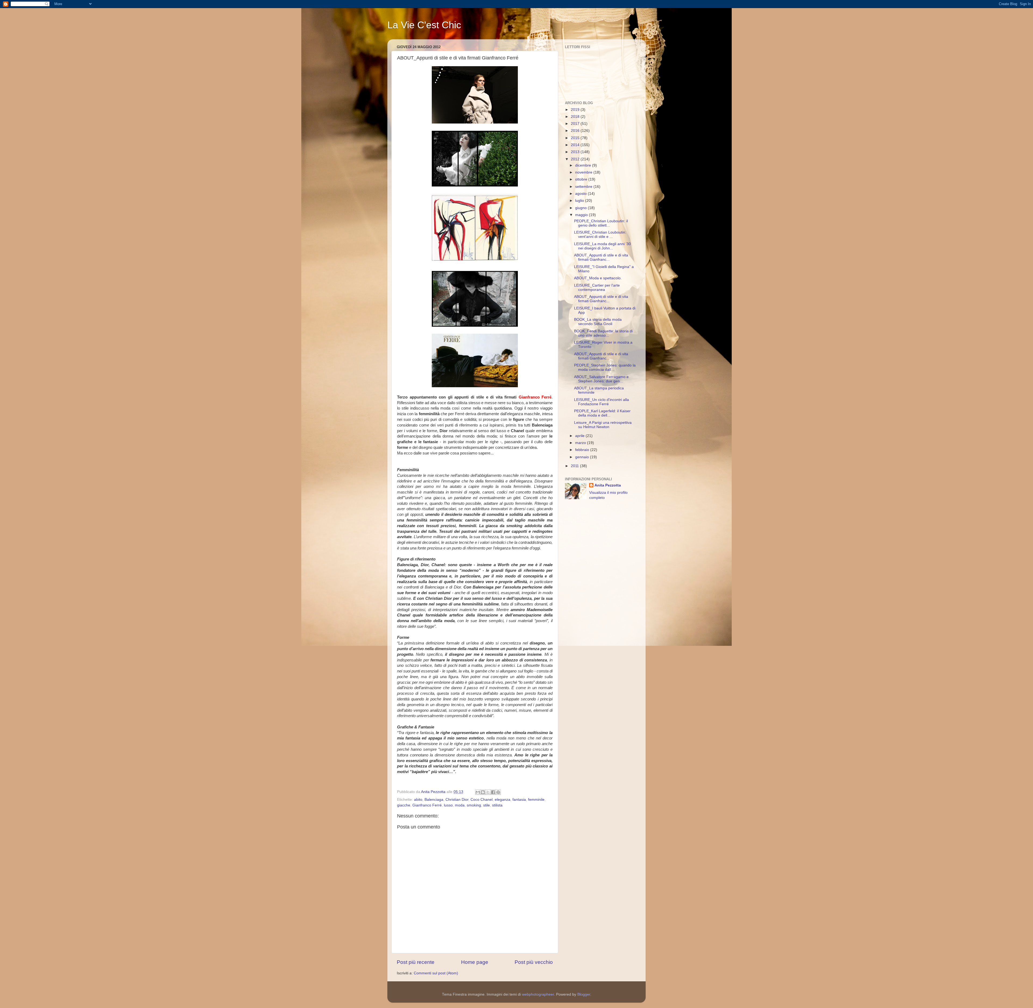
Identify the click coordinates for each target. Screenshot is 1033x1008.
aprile (580, 436)
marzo (581, 443)
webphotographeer (538, 994)
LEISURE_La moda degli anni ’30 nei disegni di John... (602, 246)
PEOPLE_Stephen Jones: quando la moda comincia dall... (605, 367)
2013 (576, 152)
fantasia (519, 800)
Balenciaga (433, 800)
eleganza (502, 800)
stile (486, 805)
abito (418, 800)
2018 (576, 117)
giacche (403, 805)
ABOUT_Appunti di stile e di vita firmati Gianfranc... (601, 257)
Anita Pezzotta (608, 485)
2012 (576, 159)
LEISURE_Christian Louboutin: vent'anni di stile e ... (600, 234)
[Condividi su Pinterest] (498, 792)
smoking (474, 805)
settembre (584, 187)
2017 (576, 124)
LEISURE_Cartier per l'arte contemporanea (597, 287)
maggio (582, 215)
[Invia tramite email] (477, 792)
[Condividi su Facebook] (493, 792)
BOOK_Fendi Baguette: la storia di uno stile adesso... (603, 333)
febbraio (582, 450)
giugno (581, 208)
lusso (448, 805)
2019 (576, 110)
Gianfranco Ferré (427, 805)
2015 (576, 138)
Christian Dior (456, 800)
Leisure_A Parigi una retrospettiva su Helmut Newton (603, 425)
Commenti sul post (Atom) (436, 973)
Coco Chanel (481, 800)
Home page (474, 962)
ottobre (581, 179)
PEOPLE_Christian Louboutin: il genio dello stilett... (601, 223)
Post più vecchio (534, 962)
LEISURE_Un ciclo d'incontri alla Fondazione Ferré (601, 402)
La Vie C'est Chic (424, 24)
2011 (575, 466)
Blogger (583, 994)
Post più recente (415, 962)
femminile (536, 800)
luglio (580, 201)
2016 (576, 131)
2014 (576, 145)
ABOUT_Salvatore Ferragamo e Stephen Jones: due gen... (601, 379)
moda (460, 805)
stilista (497, 805)
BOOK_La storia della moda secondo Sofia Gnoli (598, 322)
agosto (581, 194)
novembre (584, 172)
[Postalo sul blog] (483, 792)
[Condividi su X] (488, 792)
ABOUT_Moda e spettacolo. (598, 278)
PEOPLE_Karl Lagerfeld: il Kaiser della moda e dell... (602, 413)
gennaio (582, 457)
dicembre (583, 165)
